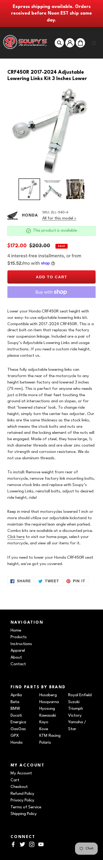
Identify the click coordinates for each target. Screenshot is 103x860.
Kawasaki (47, 715)
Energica (18, 722)
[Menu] (93, 42)
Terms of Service (26, 807)
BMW (15, 709)
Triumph (75, 709)
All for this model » (59, 218)
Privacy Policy (22, 800)
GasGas (18, 729)
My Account (21, 773)
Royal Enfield (80, 695)
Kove (43, 729)
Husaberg (48, 695)
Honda (16, 742)
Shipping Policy (24, 814)
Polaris (45, 742)
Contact (18, 664)
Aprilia (16, 695)
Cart (15, 780)
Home (16, 630)
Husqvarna (49, 702)
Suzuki (73, 702)
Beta (15, 702)
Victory (75, 715)
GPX (15, 736)
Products (19, 637)
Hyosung (47, 709)
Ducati (16, 715)
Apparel (18, 651)
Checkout (19, 787)
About (16, 657)
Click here (16, 537)
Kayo (43, 722)
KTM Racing (49, 736)
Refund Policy (22, 794)
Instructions (21, 644)
